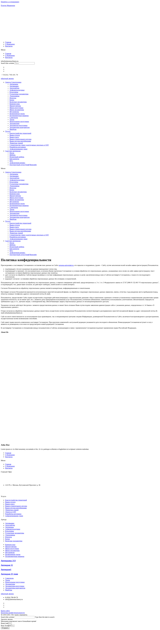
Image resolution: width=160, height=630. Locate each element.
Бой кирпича (14, 159)
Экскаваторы (14, 123)
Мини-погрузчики (16, 108)
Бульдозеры (14, 92)
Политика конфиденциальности (13, 613)
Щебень (12, 155)
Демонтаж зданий (16, 143)
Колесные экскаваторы (18, 102)
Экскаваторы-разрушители (20, 127)
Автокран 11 (7, 565)
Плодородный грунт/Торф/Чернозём (23, 165)
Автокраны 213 (8, 561)
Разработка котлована (18, 147)
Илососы (13, 98)
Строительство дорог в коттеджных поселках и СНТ (29, 145)
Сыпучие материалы (13, 151)
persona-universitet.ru (66, 265)
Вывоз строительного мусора (20, 139)
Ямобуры (13, 129)
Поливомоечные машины (19, 116)
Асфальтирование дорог (19, 149)
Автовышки (14, 86)
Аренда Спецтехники (13, 82)
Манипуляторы (15, 106)
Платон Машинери (8, 5)
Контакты (9, 46)
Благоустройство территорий (20, 133)
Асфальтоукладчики (17, 90)
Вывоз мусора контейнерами (20, 141)
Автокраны (14, 84)
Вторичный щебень (17, 157)
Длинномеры (14, 96)
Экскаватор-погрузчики (18, 125)
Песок (12, 153)
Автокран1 (6, 569)
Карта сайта (5, 611)
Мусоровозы (14, 112)
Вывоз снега (14, 137)
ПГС (11, 161)
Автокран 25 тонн (9, 574)
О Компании (10, 44)
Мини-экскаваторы (17, 110)
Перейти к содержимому (10, 2)
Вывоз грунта (15, 135)
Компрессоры (15, 104)
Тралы (12, 119)
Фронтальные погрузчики (19, 121)
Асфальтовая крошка (17, 163)
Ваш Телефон (6, 626)
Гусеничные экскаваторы (19, 94)
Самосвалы (14, 117)
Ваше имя (4, 623)
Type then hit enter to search (44, 617)
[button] (80, 50)
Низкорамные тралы (17, 114)
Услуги (7, 131)
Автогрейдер (14, 88)
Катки (12, 100)
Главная (8, 42)
